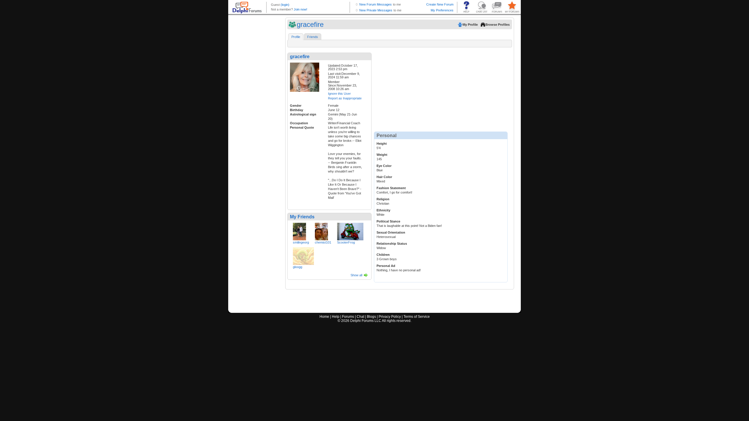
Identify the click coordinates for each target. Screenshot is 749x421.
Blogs (371, 317)
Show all (356, 275)
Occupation (299, 123)
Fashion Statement (391, 188)
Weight (382, 154)
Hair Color (384, 177)
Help (335, 317)
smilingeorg (301, 242)
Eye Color (384, 166)
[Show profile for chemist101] (321, 230)
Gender (295, 105)
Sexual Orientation (391, 232)
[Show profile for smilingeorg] (299, 230)
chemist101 (323, 242)
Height (382, 143)
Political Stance (388, 221)
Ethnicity (383, 210)
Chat (360, 317)
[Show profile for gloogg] (303, 255)
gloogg (297, 267)
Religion (383, 199)
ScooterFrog (346, 242)
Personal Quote (302, 127)
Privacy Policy (390, 317)
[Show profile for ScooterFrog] (350, 230)
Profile (295, 37)
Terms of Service (416, 317)
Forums (348, 317)
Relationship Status (392, 243)
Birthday (296, 110)
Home (324, 317)
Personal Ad (386, 266)
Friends (312, 37)
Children (383, 254)
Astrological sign (303, 114)
